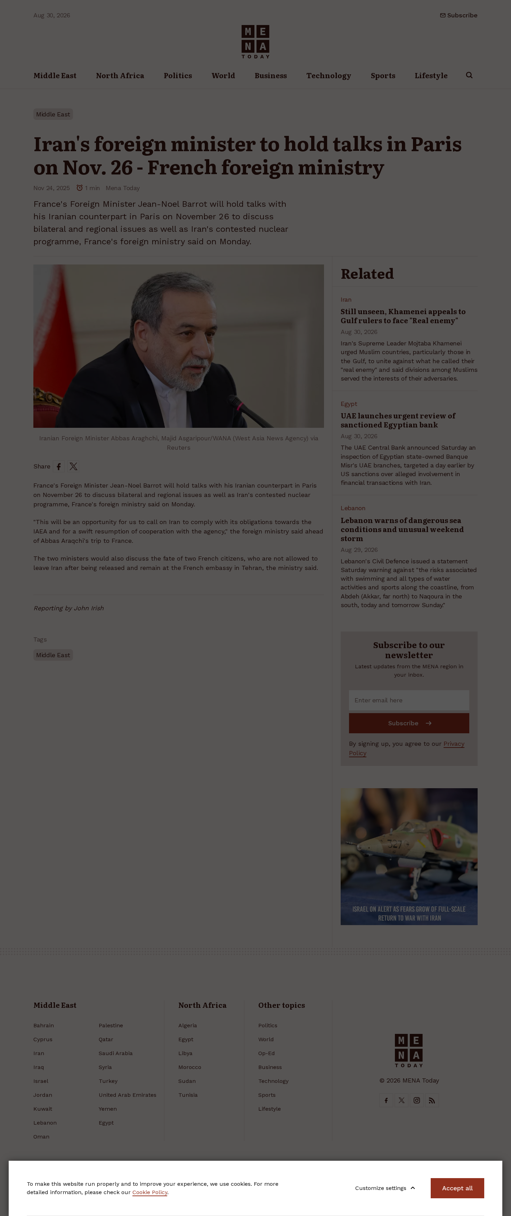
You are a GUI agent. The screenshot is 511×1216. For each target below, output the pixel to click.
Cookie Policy (149, 1192)
